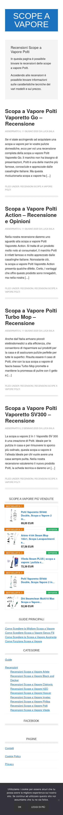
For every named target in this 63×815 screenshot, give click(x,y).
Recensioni (26, 288)
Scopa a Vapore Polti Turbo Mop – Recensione (31, 317)
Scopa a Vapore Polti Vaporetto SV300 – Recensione (31, 414)
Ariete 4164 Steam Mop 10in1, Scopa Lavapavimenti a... (38, 539)
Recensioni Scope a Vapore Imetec (30, 697)
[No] (58, 800)
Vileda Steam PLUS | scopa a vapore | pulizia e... (38, 560)
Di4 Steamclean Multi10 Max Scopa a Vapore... (37, 600)
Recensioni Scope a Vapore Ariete (29, 671)
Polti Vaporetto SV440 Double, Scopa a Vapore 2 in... (36, 515)
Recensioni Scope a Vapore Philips (30, 701)
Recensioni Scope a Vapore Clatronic (31, 684)
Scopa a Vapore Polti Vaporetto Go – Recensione (31, 117)
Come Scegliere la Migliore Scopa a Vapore (30, 628)
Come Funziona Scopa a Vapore (23, 641)
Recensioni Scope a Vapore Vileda (30, 710)
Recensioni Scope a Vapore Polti (29, 705)
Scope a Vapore (31, 20)
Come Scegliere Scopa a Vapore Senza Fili (29, 632)
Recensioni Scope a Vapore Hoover (30, 693)
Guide (8, 659)
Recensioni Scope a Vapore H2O (29, 688)
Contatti (9, 748)
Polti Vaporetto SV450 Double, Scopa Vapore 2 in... (38, 580)
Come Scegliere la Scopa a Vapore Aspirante (31, 637)
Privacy (9, 764)
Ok (19, 807)
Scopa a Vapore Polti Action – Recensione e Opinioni (31, 215)
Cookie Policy (13, 756)
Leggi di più (38, 807)
